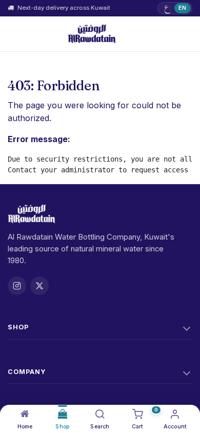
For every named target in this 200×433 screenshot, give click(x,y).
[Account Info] (175, 414)
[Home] (25, 414)
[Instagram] (17, 286)
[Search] (99, 414)
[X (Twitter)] (39, 286)
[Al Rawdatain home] (91, 34)
